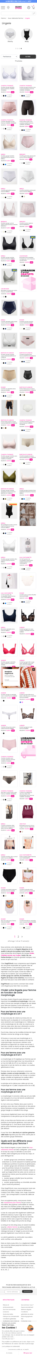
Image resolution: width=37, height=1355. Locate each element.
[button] (33, 669)
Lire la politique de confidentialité (11, 1346)
